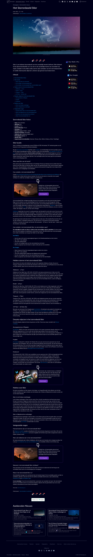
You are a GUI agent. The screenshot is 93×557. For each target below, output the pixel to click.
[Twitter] (67, 1)
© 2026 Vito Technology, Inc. (81, 554)
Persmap (23, 554)
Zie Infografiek (43, 194)
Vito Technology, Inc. (47, 54)
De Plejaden (16, 329)
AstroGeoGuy (37, 309)
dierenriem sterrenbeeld (22, 149)
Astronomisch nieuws (25, 4)
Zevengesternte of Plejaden (21, 97)
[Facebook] (62, 1)
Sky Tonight (16, 247)
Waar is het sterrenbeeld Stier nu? (23, 115)
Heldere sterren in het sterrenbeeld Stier (24, 87)
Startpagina (16, 4)
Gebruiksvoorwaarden (16, 554)
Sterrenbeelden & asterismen (26, 13)
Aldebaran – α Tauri (20, 88)
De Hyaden (15, 341)
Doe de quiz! (43, 381)
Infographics (45, 544)
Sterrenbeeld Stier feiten (20, 77)
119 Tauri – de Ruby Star (21, 94)
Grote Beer (24, 421)
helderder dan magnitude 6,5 (22, 432)
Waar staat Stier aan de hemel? (22, 81)
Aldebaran (52, 205)
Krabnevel (18, 101)
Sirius (24, 207)
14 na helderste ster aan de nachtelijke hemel (27, 441)
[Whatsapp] (43, 61)
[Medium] (70, 1)
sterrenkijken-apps (26, 478)
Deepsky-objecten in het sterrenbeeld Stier (24, 96)
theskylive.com (16, 478)
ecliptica (38, 149)
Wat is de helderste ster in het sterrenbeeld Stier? (26, 112)
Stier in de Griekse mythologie (22, 105)
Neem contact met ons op (70, 544)
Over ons (59, 544)
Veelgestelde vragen (19, 108)
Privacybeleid (9, 554)
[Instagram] (65, 1)
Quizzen (38, 544)
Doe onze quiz (44, 362)
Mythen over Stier (18, 103)
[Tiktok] (74, 1)
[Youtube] (72, 1)
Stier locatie (17, 79)
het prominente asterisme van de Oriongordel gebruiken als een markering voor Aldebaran (38, 174)
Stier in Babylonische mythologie (23, 106)
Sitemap (27, 554)
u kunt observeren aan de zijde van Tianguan (42, 310)
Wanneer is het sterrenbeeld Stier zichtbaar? (25, 114)
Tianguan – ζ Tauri (19, 92)
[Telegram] (39, 61)
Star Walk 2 (16, 235)
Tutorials (31, 544)
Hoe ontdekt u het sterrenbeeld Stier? (24, 83)
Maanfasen (52, 544)
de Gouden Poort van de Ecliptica (36, 348)
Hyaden (17, 99)
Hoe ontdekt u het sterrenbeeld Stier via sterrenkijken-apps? (28, 85)
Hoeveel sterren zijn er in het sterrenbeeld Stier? (26, 110)
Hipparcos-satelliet (19, 431)
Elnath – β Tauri (19, 90)
